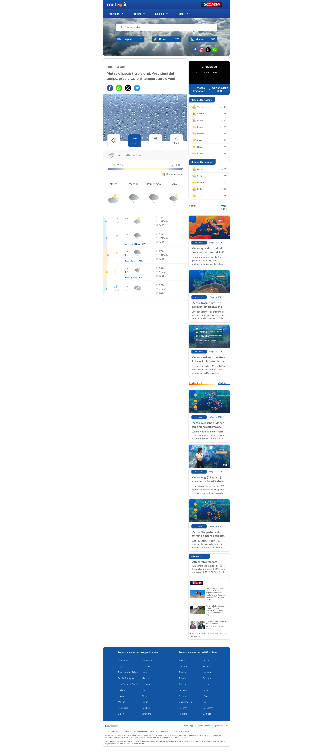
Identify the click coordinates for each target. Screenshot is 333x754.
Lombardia (147, 666)
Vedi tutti (223, 383)
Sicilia (121, 713)
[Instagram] (201, 49)
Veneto (145, 672)
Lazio (144, 690)
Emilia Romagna (126, 678)
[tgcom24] (211, 4)
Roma (205, 690)
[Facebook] (195, 49)
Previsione (199, 417)
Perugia (183, 690)
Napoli (182, 695)
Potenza (183, 707)
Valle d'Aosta (148, 660)
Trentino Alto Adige (128, 672)
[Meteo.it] (117, 4)
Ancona (182, 684)
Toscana (146, 684)
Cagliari (207, 713)
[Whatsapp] (119, 88)
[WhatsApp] (214, 49)
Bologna (207, 678)
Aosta (206, 660)
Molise (121, 701)
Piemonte (123, 660)
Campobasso (185, 701)
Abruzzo (146, 695)
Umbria (121, 690)
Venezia (207, 672)
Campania (123, 695)
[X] (208, 49)
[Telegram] (137, 88)
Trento (182, 672)
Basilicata (123, 707)
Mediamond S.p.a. (125, 741)
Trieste (182, 678)
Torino (182, 660)
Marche (145, 678)
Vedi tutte (223, 207)
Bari (205, 701)
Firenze (206, 684)
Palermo (183, 713)
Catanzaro (208, 707)
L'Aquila (206, 695)
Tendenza (199, 243)
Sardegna (146, 713)
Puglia (145, 701)
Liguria (121, 666)
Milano (206, 666)
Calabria (146, 707)
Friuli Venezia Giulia (128, 684)
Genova (183, 666)
